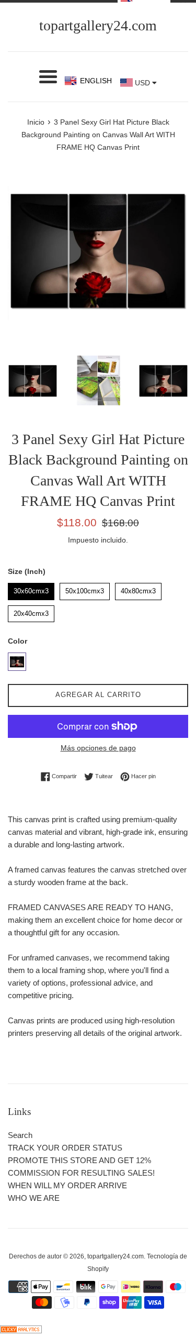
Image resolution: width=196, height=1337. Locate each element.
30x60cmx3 (31, 589)
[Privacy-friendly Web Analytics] (21, 1330)
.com (98, 25)
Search (20, 1135)
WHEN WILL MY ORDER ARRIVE (67, 1185)
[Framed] (17, 662)
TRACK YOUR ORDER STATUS (65, 1147)
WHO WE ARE (34, 1198)
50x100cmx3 (85, 589)
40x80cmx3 (138, 589)
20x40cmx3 (31, 611)
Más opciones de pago (98, 748)
